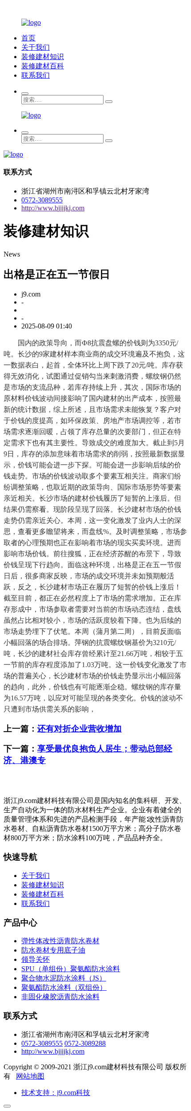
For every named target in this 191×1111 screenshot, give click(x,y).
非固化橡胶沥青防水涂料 (60, 996)
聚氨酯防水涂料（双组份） (64, 987)
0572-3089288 (85, 1043)
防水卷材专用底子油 (53, 950)
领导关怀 (35, 959)
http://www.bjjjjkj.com (52, 208)
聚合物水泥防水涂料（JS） (63, 978)
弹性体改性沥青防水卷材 (60, 941)
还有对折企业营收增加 (79, 728)
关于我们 (35, 47)
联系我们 (35, 75)
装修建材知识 (42, 56)
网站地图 (30, 1076)
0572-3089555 (42, 200)
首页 (28, 38)
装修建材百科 (42, 66)
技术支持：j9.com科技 (55, 1092)
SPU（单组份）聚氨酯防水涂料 (70, 969)
